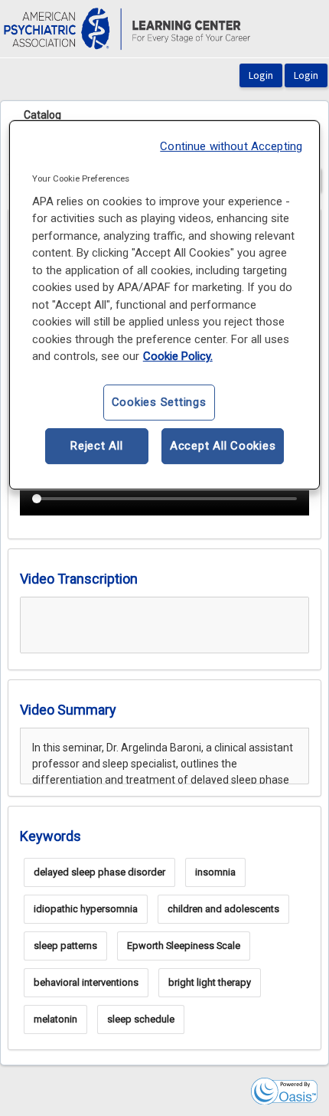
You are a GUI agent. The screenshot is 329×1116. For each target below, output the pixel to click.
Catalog (42, 115)
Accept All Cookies (223, 446)
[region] (164, 304)
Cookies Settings (159, 402)
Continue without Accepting (231, 146)
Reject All (96, 446)
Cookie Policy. (178, 356)
